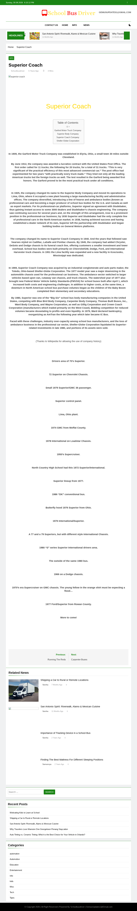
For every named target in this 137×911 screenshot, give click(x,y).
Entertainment (16, 870)
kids (11, 881)
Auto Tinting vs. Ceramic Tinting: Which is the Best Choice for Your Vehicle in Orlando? (47, 834)
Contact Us (51, 25)
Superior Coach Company (67, 137)
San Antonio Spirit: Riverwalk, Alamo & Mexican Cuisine (57, 34)
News (86, 25)
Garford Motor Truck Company (67, 130)
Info (74, 25)
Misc (12, 887)
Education (14, 865)
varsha (45, 685)
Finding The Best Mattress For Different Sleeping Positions (72, 759)
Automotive (15, 859)
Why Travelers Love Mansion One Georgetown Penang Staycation (98, 2)
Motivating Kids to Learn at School (24, 812)
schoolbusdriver (18, 71)
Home (65, 25)
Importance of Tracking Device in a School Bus (65, 733)
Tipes (12, 898)
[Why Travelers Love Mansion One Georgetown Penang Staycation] (93, 37)
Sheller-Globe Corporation (68, 141)
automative (14, 854)
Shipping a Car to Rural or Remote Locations (64, 680)
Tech (12, 892)
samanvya (46, 764)
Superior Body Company (68, 134)
